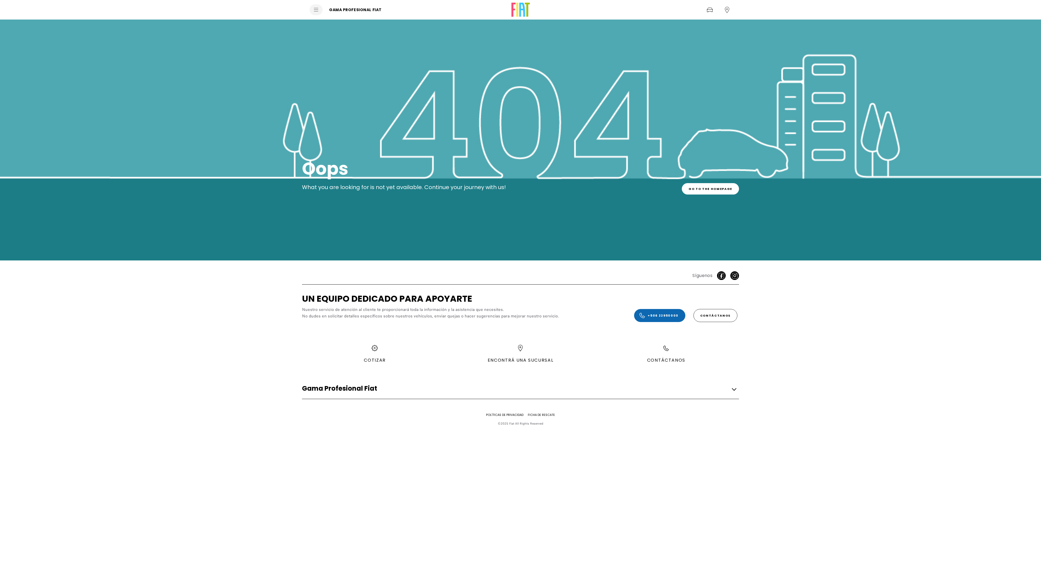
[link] (710, 189)
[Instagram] (734, 275)
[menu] (316, 10)
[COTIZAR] (709, 9)
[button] (519, 388)
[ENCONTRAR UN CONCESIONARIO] (727, 9)
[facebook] (721, 275)
